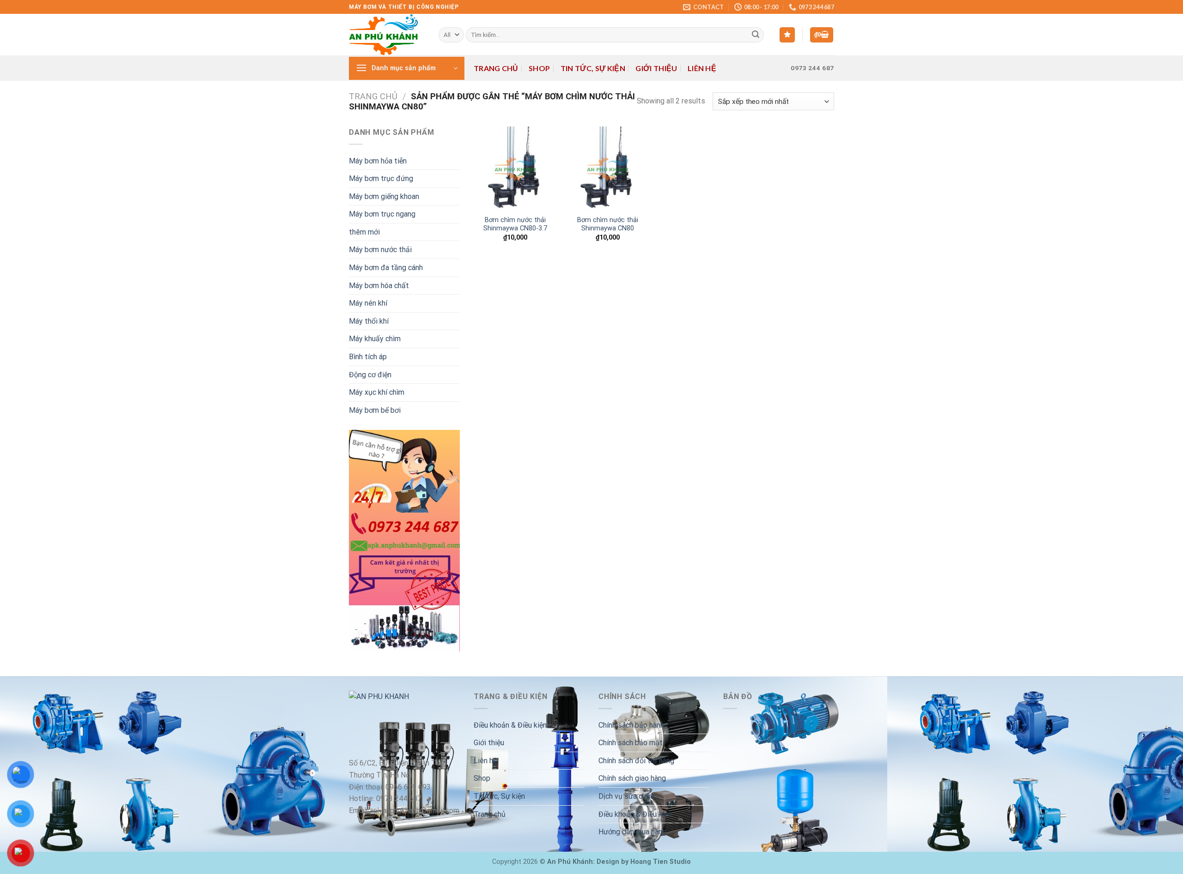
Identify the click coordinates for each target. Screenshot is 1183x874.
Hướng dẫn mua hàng (632, 831)
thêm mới (364, 232)
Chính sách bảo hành (631, 725)
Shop (539, 68)
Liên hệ (702, 68)
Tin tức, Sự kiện (593, 68)
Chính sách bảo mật (630, 742)
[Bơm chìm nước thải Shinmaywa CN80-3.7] (515, 168)
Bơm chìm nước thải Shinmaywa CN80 (607, 224)
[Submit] (755, 35)
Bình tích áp (368, 356)
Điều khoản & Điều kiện (510, 725)
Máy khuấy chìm (375, 338)
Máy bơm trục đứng (381, 178)
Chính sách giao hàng (632, 778)
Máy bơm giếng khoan (384, 196)
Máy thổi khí (369, 321)
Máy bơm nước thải (380, 249)
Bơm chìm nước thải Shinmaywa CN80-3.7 (515, 224)
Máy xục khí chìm (376, 392)
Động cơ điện (370, 374)
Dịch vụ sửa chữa (626, 796)
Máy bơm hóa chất (379, 285)
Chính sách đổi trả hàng (636, 760)
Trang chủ (496, 68)
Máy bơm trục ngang (382, 214)
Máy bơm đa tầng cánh (386, 267)
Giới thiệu (656, 68)
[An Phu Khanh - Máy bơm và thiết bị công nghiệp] (387, 34)
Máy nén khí (368, 303)
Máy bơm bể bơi (375, 410)
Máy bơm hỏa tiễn (378, 161)
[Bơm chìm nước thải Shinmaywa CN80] (607, 168)
